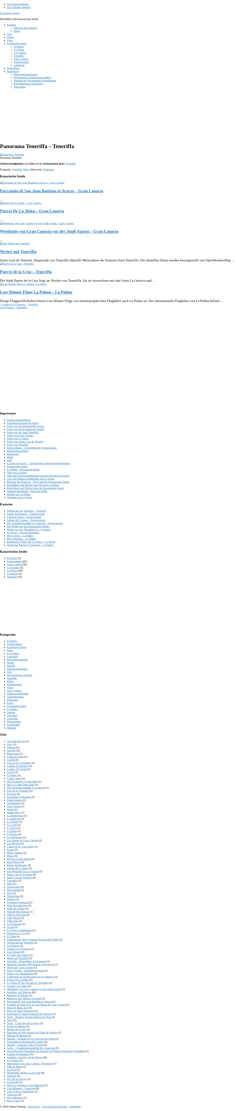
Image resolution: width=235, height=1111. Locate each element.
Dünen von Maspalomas (20, 973)
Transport (12, 715)
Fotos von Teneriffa (17, 444)
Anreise (11, 712)
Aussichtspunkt (15, 696)
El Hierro (12, 558)
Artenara (11, 1076)
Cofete (10, 772)
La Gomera (13, 567)
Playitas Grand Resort (19, 859)
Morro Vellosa (14, 852)
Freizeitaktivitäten (16, 706)
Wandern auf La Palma (19, 497)
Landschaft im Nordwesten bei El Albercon (30, 976)
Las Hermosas (14, 837)
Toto (9, 893)
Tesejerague (13, 886)
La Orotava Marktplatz (19, 930)
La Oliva (12, 828)
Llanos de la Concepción (20, 846)
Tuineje (11, 899)
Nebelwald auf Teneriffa (20, 942)
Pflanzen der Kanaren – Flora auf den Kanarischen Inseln (38, 482)
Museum (11, 727)
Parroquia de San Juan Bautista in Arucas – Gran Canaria (51, 191)
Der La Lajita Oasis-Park (20, 784)
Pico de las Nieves (17, 1079)
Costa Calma (14, 778)
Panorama (48, 169)
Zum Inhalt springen (18, 4)
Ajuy (9, 744)
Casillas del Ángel (17, 769)
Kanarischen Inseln (17, 466)
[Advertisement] (103, 115)
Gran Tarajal (13, 806)
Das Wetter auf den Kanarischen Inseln (28, 526)
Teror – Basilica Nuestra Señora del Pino (29, 1017)
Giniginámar (13, 803)
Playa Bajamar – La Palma (21, 538)
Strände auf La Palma (18, 494)
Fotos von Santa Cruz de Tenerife (25, 441)
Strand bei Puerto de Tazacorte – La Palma (30, 545)
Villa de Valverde (16, 914)
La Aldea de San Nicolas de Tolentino (27, 983)
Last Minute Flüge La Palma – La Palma (36, 292)
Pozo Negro (13, 862)
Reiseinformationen (17, 659)
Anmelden (75, 1106)
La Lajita (12, 824)
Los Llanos (13, 1060)
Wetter (10, 662)
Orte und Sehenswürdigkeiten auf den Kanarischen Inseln (38, 475)
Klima (10, 681)
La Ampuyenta (15, 815)
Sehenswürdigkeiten (18, 693)
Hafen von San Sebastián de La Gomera (29, 529)
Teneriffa (71, 163)
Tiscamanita (13, 890)
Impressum (13, 454)
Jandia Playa (13, 812)
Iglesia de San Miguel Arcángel (24, 998)
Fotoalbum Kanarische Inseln (23, 423)
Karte (10, 650)
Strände (11, 665)
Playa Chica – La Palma (20, 535)
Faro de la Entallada (18, 790)
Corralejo (12, 775)
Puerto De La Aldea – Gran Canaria (32, 211)
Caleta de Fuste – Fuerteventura (24, 517)
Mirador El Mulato (17, 1035)
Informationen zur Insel (19, 675)
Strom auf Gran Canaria (20, 967)
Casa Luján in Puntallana (20, 1091)
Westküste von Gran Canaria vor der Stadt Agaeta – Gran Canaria (59, 231)
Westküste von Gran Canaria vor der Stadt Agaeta (34, 989)
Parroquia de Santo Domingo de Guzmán (29, 1014)
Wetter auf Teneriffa (18, 251)
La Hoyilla (13, 1082)
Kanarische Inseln (9, 13)
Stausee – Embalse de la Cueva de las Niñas (31, 1038)
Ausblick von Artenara (19, 992)
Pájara (10, 855)
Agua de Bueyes (16, 741)
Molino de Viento (16, 1029)
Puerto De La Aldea (18, 979)
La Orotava (13, 945)
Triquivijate (13, 896)
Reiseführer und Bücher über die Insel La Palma (33, 485)
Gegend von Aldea (17, 986)
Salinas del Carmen (17, 868)
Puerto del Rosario (17, 865)
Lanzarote (12, 573)
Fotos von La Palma (18, 438)
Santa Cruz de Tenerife (19, 877)
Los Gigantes (14, 924)
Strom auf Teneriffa (17, 958)
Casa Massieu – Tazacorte (21, 1088)
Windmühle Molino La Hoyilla (23, 1072)
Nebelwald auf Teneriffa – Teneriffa (26, 510)
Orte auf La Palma (17, 472)
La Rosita (12, 834)
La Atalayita (13, 818)
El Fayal (11, 1069)
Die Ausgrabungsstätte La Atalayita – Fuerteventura (35, 523)
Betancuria (13, 753)
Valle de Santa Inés (17, 905)
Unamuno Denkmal (17, 902)
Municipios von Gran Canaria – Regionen (29, 1063)
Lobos (10, 849)
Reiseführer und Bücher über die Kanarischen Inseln (35, 488)
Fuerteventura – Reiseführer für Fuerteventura (32, 447)
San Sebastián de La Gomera (22, 871)
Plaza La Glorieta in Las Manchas (25, 1085)
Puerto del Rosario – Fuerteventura (26, 514)
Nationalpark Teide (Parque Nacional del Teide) (33, 939)
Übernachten (14, 721)
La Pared (12, 831)
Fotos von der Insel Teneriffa (22, 432)
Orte (9, 672)
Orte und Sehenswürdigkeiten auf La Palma (30, 478)
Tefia (9, 883)
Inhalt (10, 457)
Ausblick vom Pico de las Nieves (25, 1057)
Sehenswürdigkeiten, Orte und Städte (27, 491)
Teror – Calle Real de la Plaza (23, 1023)
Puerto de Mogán (16, 1026)
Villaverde (12, 921)
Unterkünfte (13, 724)
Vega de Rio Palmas (18, 911)
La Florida (12, 821)
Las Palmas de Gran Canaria (22, 840)
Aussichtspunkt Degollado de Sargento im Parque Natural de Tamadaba (46, 1051)
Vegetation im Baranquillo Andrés (25, 1041)
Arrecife (11, 750)
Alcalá (10, 927)
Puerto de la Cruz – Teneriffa (26, 271)
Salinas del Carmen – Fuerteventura (26, 520)
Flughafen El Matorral (19, 797)
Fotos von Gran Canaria (20, 435)
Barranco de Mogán (18, 995)
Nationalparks (14, 684)
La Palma (12, 570)
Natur (26, 169)
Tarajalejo (12, 880)
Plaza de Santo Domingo (20, 1010)
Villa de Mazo (14, 1066)
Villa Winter (13, 917)
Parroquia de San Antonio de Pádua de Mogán (32, 1032)
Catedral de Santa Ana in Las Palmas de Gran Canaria (36, 1004)
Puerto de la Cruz (16, 933)
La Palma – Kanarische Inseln (23, 469)
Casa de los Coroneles (19, 762)
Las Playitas (13, 843)
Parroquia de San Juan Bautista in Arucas (29, 1001)
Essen (10, 703)
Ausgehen (12, 718)
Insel (9, 460)
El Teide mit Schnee (18, 955)
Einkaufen (12, 699)
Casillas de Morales (17, 766)
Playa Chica (13, 1100)
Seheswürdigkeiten (17, 668)
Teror (10, 1020)
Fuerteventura (14, 561)
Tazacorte (12, 1094)
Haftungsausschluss (17, 451)
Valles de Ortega (16, 908)
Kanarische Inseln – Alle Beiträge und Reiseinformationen (38, 463)
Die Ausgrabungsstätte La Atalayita (26, 787)
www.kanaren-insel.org (54, 1106)
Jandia (10, 809)
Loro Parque (13, 952)
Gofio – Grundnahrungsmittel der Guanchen (31, 1048)
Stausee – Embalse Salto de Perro (25, 1045)
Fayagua (11, 793)
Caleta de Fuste (15, 756)
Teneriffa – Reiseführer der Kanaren (26, 961)
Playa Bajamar (15, 1097)
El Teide (11, 936)
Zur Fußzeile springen (19, 7)
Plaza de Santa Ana (17, 1007)
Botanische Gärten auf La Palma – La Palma (31, 541)
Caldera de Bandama (18, 1054)
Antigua (11, 747)
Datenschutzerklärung (19, 420)
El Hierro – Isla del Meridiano (23, 532)
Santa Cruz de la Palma (19, 874)
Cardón (11, 759)
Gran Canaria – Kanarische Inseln (25, 970)
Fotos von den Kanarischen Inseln (25, 426)
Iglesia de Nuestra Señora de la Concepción (30, 964)
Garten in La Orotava (18, 948)
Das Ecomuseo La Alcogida (22, 781)
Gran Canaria (14, 564)
